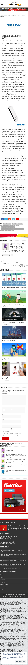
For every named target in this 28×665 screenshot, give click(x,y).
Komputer (2, 579)
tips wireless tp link (19, 228)
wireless (6, 191)
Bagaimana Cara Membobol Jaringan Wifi (13, 322)
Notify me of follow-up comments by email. (13, 433)
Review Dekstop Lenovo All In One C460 (17, 265)
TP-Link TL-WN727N (9, 145)
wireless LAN (23, 58)
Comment (4, 393)
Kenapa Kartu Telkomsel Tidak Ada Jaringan (13, 305)
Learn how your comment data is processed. (12, 444)
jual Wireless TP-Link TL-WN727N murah (9, 225)
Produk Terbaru (3, 574)
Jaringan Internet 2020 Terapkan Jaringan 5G (14, 287)
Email (3, 419)
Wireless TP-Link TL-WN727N (7, 230)
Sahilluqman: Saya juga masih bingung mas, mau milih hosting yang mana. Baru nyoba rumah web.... (15, 461)
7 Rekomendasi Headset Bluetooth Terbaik (9, 558)
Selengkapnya (11, 658)
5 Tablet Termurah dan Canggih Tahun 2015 (10, 262)
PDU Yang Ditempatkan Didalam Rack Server (10, 568)
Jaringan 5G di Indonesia (8, 340)
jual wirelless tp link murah (7, 227)
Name (3, 414)
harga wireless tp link (18, 223)
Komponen (2, 582)
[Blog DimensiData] (14, 4)
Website (3, 424)
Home (1, 15)
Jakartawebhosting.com (19, 594)
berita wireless (7, 223)
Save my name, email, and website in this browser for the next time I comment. (13, 430)
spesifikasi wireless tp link (7, 228)
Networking (7, 15)
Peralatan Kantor (4, 584)
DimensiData (5, 40)
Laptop (2, 577)
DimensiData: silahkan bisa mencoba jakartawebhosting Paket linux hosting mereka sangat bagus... (16, 456)
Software (2, 589)
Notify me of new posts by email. (10, 435)
